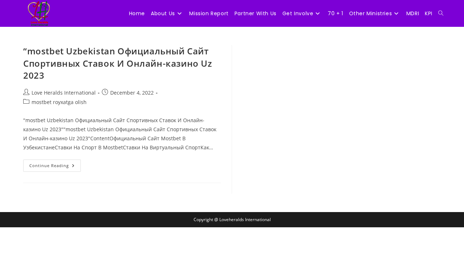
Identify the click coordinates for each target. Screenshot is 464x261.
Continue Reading (55, 167)
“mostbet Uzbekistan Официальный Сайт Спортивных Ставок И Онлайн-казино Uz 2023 (117, 63)
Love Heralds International (64, 92)
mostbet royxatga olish (59, 102)
